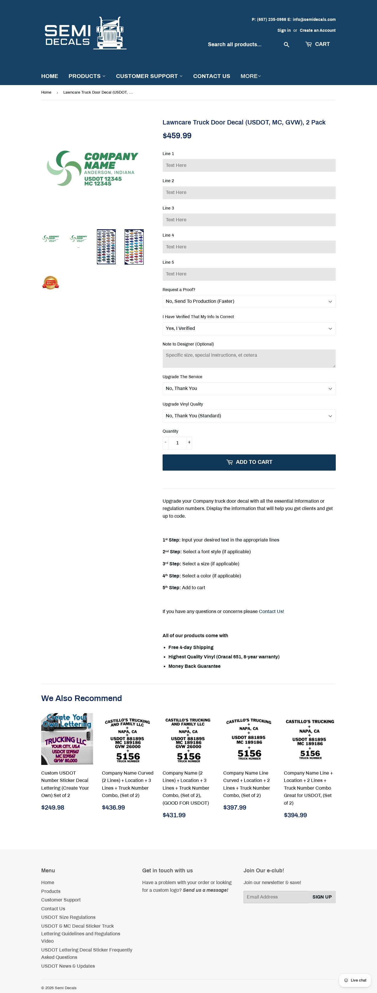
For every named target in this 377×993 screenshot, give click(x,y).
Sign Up (322, 896)
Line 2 (168, 181)
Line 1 (168, 154)
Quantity (170, 431)
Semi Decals (66, 988)
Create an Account (318, 30)
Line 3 (168, 208)
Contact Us (211, 76)
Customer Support (147, 76)
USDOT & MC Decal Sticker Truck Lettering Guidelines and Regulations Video (80, 934)
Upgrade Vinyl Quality (183, 404)
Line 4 (168, 235)
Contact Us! (271, 611)
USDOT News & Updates (68, 966)
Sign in (284, 30)
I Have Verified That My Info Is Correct (198, 317)
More (249, 76)
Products (85, 76)
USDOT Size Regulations (68, 917)
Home (49, 76)
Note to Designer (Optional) (188, 344)
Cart (322, 44)
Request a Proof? (179, 290)
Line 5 (168, 262)
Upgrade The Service (182, 377)
